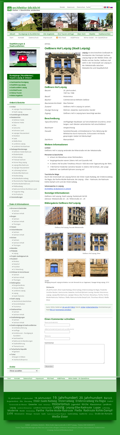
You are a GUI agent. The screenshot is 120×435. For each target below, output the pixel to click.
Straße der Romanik (103, 413)
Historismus (103, 292)
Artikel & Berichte (92, 307)
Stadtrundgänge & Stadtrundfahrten (23, 325)
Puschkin (16, 267)
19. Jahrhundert (65, 397)
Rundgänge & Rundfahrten (29, 34)
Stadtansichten (105, 34)
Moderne (13, 410)
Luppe (97, 407)
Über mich (81, 34)
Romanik (37, 414)
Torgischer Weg (18, 192)
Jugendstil (75, 404)
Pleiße (67, 297)
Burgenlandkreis (19, 285)
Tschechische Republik (19, 349)
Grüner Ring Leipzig (20, 162)
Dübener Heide (18, 122)
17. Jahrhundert (27, 398)
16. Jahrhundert (14, 398)
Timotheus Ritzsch (97, 297)
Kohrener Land (18, 130)
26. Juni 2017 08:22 (68, 307)
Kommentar (49, 343)
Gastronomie (62, 292)
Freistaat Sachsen (19, 160)
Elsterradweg (76, 290)
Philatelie (14, 251)
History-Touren (16, 93)
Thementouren (18, 346)
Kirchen (13, 238)
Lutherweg (106, 408)
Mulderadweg (18, 176)
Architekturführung (20, 328)
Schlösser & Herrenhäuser (20, 272)
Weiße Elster (17, 141)
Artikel (83, 307)
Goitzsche (16, 128)
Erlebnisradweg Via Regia (90, 290)
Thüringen (17, 224)
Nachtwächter (18, 338)
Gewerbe (71, 292)
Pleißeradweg (18, 186)
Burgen (13, 216)
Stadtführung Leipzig (18, 85)
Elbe (14, 125)
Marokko (14, 248)
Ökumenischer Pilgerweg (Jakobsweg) (26, 181)
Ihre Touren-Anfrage (66, 34)
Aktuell (12, 34)
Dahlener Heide (18, 120)
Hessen (13, 227)
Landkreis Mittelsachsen (24, 408)
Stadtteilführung (19, 344)
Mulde (22, 411)
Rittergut (29, 414)
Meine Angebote (16, 95)
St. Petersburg (18, 269)
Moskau (16, 261)
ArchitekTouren (16, 90)
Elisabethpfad (18, 154)
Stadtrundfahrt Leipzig (19, 87)
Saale (15, 138)
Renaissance (19, 414)
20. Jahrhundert (51, 290)
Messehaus (93, 295)
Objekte (92, 34)
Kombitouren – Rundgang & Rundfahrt (23, 334)
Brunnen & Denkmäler (18, 208)
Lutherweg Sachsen (20, 170)
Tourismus (17, 306)
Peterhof (16, 264)
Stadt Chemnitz (18, 296)
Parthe (100, 295)
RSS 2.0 (52, 310)
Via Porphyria (18, 194)
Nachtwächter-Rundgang (19, 82)
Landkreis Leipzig (19, 144)
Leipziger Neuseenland (21, 133)
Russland (14, 259)
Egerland (16, 352)
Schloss (91, 414)
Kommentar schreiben (63, 310)
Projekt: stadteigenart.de (19, 256)
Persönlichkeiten (19, 304)
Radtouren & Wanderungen (23, 341)
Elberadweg (28, 401)
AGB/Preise (75, 37)
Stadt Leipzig (17, 112)
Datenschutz (34, 37)
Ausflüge (16, 330)
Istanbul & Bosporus (20, 360)
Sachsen (16, 211)
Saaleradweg (73, 414)
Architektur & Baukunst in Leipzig (58, 189)
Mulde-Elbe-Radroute (20, 173)
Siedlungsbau (15, 283)
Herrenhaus (46, 404)
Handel (96, 292)
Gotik (40, 405)
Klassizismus (95, 404)
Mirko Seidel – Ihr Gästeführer (96, 37)
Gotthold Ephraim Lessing (84, 292)
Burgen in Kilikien (19, 357)
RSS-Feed (62, 37)
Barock (108, 398)
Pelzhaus (61, 297)
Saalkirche (83, 414)
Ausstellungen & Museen (19, 115)
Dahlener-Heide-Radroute (22, 152)
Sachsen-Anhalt (18, 213)
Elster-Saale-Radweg (65, 290)
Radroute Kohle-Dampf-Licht (80, 297)
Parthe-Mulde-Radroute (21, 184)
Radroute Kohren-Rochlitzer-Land (25, 189)
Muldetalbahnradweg (20, 178)
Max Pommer (84, 295)
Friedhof (110, 401)
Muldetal (16, 136)
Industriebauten (16, 230)
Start (11, 37)
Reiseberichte (15, 117)
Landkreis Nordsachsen (21, 146)
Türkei (13, 354)
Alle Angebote (48, 34)
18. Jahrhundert (42, 398)
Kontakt (21, 37)
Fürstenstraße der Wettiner (18, 404)
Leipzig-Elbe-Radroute (59, 295)
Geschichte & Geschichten (22, 301)
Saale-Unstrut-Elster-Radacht (56, 414)
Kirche (85, 404)
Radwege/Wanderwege (19, 149)
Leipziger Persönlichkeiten (22, 109)
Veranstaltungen (17, 197)
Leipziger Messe (73, 295)
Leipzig (48, 295)
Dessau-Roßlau (18, 288)
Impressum (47, 37)
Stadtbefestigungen (18, 317)
